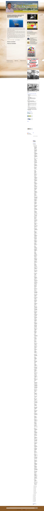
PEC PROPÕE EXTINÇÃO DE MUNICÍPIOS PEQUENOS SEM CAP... (35, 449)
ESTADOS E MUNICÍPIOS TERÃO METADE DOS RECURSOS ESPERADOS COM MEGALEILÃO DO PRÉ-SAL (15, 16)
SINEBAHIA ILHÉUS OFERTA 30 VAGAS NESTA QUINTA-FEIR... (35, 247)
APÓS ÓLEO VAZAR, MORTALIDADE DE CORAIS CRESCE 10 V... (35, 186)
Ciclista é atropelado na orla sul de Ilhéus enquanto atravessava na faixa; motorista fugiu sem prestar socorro (32, 105)
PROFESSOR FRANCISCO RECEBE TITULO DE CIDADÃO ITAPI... (35, 332)
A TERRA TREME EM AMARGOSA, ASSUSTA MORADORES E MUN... (35, 399)
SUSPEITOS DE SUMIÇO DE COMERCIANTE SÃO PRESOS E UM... (35, 229)
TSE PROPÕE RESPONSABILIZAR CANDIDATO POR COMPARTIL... (35, 289)
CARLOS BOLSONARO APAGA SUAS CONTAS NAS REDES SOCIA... (35, 361)
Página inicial (16, 60)
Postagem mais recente (10, 60)
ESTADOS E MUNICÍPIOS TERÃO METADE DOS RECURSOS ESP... (35, 417)
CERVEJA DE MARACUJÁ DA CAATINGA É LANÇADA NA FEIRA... (35, 180)
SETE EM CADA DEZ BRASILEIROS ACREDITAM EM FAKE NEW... (35, 307)
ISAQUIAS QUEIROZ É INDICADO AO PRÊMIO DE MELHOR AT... (35, 466)
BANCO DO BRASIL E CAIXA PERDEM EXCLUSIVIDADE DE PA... (35, 335)
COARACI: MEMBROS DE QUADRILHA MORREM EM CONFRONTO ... (35, 464)
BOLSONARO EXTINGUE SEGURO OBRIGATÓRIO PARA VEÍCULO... (35, 370)
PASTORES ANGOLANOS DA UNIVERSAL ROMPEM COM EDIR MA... (35, 153)
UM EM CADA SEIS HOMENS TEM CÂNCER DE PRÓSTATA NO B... (35, 309)
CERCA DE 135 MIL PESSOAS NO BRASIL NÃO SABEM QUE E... (35, 150)
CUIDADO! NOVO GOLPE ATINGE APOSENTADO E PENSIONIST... (35, 388)
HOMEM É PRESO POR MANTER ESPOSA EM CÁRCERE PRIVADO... (35, 408)
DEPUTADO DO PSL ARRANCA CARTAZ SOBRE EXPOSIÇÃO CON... (35, 274)
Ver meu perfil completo (29, 134)
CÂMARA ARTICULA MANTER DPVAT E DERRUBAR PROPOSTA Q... (35, 253)
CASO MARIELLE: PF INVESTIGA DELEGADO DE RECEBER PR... (35, 385)
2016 (34, 496)
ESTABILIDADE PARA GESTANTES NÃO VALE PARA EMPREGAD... (35, 217)
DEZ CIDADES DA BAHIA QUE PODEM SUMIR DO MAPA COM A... (35, 414)
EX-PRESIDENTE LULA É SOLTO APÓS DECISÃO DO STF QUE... (35, 402)
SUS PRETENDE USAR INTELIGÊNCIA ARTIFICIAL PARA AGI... (35, 347)
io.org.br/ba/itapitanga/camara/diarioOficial (32, 108)
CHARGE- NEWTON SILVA (32, 34)
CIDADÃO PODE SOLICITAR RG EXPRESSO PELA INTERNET (35, 472)
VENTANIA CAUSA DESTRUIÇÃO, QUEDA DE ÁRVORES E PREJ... (35, 206)
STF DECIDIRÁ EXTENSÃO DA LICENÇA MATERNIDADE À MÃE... (35, 376)
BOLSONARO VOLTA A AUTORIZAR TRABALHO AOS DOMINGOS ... (35, 338)
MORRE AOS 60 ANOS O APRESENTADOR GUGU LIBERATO (35, 224)
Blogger (26, 509)
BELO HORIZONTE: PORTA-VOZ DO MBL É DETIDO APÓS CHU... (35, 383)
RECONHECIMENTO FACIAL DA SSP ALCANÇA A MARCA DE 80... (35, 458)
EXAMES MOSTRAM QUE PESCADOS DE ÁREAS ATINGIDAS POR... (35, 379)
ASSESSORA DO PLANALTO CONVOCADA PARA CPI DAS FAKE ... (35, 478)
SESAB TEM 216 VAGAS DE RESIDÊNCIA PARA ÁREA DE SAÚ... (35, 165)
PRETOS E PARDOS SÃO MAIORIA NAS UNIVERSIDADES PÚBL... (35, 323)
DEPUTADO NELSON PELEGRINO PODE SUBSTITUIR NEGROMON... (35, 265)
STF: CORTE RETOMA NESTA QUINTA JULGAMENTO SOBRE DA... (35, 177)
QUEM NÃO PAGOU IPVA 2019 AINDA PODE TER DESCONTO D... (35, 212)
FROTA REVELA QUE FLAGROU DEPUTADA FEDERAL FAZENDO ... (35, 312)
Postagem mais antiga (23, 60)
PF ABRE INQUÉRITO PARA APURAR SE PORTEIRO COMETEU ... (35, 432)
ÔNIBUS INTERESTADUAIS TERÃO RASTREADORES (33, 38)
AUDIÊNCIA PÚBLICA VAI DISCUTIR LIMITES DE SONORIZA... (35, 423)
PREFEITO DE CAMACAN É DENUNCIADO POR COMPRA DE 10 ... (35, 355)
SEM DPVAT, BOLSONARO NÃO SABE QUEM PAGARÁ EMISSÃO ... (35, 277)
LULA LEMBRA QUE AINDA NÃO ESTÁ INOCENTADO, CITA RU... (35, 320)
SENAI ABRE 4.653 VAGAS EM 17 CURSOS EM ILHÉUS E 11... (35, 315)
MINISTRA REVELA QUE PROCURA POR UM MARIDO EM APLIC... (35, 429)
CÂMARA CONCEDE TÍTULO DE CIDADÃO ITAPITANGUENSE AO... (35, 365)
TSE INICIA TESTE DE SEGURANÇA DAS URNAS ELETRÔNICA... (35, 215)
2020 (34, 143)
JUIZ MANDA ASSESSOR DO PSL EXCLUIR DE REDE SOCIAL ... (35, 304)
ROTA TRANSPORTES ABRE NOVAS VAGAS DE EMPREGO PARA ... (35, 411)
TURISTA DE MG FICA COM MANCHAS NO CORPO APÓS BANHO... (35, 461)
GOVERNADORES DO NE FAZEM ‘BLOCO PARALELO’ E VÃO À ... (35, 221)
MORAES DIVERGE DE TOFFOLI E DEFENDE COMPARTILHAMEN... (35, 232)
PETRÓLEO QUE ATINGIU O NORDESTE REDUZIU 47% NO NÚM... (35, 200)
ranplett (21, 509)
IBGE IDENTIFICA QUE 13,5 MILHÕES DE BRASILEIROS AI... (35, 435)
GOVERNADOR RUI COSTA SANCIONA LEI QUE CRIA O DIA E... (35, 162)
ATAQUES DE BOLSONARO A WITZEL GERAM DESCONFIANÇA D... (35, 469)
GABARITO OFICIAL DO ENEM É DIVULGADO (35, 341)
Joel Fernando (29, 133)
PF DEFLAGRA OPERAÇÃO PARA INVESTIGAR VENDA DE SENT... (35, 286)
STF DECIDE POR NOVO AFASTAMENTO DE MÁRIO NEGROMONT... (35, 268)
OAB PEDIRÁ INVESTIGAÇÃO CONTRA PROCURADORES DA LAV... (35, 420)
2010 (34, 501)
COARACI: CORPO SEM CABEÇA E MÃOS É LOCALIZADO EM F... (35, 226)
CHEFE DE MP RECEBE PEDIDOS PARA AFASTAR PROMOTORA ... (35, 475)
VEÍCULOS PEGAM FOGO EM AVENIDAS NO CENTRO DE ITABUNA (35, 259)
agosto (34, 487)
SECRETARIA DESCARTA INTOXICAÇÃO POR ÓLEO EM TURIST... (35, 446)
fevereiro (35, 492)
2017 (34, 495)
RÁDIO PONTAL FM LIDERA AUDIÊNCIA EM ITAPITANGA (32, 41)
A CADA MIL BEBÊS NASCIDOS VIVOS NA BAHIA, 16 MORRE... (35, 171)
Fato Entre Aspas (29, 97)
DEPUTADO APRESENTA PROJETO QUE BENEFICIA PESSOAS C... (35, 235)
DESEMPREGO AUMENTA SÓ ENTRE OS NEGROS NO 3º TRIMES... (35, 250)
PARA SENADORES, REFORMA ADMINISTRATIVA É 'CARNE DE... (35, 393)
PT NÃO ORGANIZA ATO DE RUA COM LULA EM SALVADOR (35, 344)
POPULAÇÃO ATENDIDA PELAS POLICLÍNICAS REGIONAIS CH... (35, 244)
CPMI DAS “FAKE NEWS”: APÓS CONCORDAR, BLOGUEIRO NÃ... (35, 440)
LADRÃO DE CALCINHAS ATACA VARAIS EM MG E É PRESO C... (35, 317)
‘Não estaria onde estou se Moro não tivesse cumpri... (35, 397)
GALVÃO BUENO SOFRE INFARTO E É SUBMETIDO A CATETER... (35, 241)
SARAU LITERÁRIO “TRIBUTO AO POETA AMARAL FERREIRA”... (35, 192)
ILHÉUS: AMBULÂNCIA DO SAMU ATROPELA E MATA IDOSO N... (35, 405)
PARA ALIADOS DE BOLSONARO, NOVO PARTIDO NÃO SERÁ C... (35, 198)
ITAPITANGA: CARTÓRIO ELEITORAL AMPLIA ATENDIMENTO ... (35, 352)
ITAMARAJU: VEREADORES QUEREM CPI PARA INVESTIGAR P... (35, 438)
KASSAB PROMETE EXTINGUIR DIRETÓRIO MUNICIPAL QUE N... (35, 358)
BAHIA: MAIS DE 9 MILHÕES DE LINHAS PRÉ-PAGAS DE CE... (35, 368)
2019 (34, 144)
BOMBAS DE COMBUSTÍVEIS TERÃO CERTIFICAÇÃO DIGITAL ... (35, 455)
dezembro (35, 145)
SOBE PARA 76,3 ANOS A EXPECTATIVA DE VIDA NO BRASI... (35, 175)
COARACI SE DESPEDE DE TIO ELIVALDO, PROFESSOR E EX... (35, 209)
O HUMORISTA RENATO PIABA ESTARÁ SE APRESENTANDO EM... (35, 156)
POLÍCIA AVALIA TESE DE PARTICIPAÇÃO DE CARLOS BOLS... (35, 262)
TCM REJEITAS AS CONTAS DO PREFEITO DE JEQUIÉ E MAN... (35, 443)
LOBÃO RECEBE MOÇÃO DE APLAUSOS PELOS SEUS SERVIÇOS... (35, 326)
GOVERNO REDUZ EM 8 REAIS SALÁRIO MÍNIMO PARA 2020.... (35, 194)
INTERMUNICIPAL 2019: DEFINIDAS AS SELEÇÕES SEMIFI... (35, 391)
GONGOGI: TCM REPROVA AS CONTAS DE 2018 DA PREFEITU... (35, 189)
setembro (35, 486)
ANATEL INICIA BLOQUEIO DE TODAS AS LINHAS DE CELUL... (35, 301)
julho (34, 488)
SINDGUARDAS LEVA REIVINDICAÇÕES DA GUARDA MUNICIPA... (35, 280)
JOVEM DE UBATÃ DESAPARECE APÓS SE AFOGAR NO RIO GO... (35, 295)
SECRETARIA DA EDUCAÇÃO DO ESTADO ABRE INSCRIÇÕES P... (35, 292)
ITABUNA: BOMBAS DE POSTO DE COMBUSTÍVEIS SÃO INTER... (35, 183)
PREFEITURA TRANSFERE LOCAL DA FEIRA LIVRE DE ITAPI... (35, 238)
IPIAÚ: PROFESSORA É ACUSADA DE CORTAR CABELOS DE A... (35, 271)
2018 (34, 494)
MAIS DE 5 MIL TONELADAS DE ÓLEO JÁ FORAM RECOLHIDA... (35, 148)
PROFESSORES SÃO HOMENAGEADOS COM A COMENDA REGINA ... (35, 329)
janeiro (34, 493)
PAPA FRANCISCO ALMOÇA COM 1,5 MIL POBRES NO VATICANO (35, 298)
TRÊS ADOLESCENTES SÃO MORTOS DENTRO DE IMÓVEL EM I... (35, 159)
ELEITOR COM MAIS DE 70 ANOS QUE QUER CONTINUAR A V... (35, 168)
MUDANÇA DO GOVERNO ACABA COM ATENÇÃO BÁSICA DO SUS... (35, 203)
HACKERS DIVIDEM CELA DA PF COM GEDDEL (35, 349)
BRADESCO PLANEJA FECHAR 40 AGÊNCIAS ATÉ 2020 (35, 481)
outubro (34, 485)
